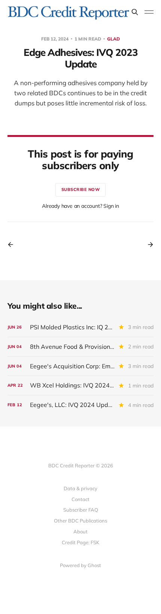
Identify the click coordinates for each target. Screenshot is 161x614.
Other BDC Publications (80, 521)
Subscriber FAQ (80, 510)
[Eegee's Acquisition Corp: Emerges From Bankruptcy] (80, 366)
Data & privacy (80, 488)
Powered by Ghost (80, 565)
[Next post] (148, 244)
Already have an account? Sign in (80, 206)
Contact (80, 499)
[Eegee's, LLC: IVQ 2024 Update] (80, 404)
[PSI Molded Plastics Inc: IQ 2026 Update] (80, 327)
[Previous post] (13, 244)
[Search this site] (134, 12)
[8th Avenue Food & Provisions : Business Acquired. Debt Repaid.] (80, 346)
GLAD (113, 39)
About (80, 531)
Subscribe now (80, 189)
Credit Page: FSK (80, 542)
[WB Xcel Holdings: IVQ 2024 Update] (80, 385)
